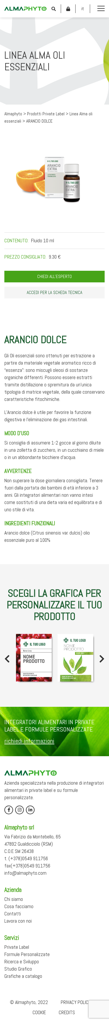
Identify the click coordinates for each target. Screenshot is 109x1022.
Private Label (16, 947)
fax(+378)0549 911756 (27, 866)
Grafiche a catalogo (23, 976)
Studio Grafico (18, 969)
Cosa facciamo (18, 906)
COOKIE (39, 1012)
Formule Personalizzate (27, 954)
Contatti (12, 913)
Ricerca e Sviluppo (21, 961)
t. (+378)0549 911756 (26, 858)
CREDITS (67, 1012)
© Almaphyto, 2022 (29, 1002)
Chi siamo (13, 899)
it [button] (82, 9)
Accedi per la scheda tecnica (54, 292)
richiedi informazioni (29, 741)
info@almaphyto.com (25, 873)
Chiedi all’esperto (54, 276)
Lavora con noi (18, 921)
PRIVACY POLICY (76, 1002)
